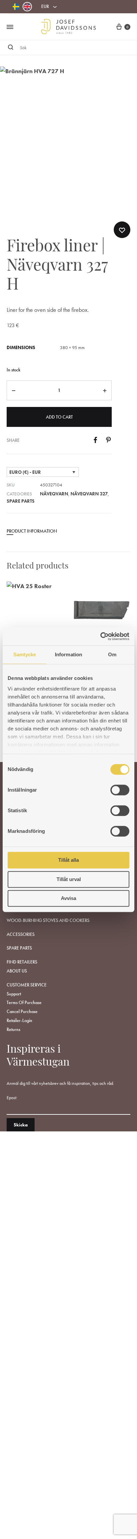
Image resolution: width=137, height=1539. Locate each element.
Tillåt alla (68, 860)
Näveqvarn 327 (89, 494)
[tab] (59, 533)
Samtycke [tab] (24, 654)
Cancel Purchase (22, 1011)
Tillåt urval (69, 879)
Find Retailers (22, 962)
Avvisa (68, 898)
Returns (13, 1029)
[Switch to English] (27, 6)
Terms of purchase (24, 1002)
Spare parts (21, 501)
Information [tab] (68, 654)
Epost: (12, 1097)
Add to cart (59, 417)
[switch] (119, 790)
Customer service (27, 985)
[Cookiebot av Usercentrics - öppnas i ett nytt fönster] (100, 636)
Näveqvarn (54, 494)
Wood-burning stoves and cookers (48, 920)
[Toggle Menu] (10, 27)
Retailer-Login (19, 1020)
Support (14, 994)
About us (17, 971)
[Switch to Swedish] (16, 7)
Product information (32, 531)
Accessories (21, 934)
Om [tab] (112, 654)
